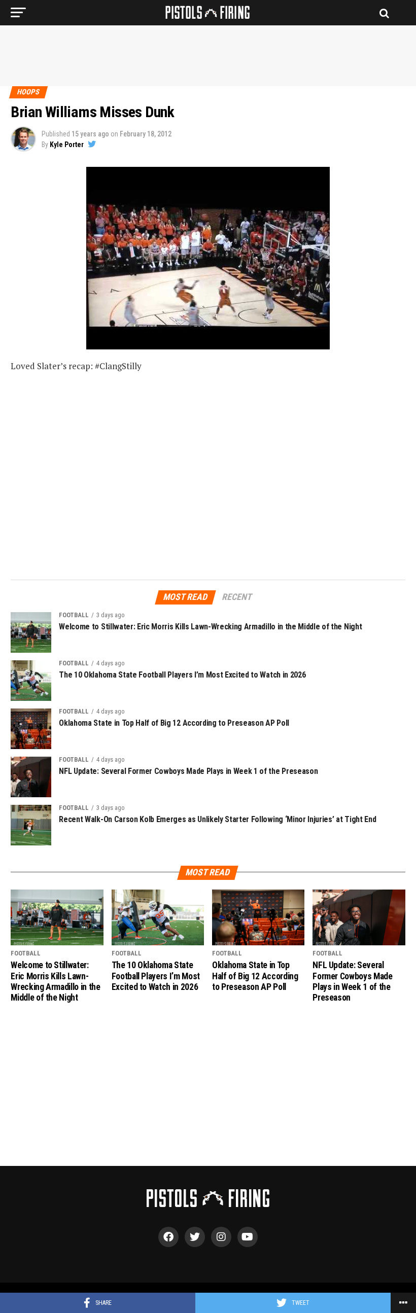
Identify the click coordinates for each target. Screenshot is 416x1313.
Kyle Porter (67, 144)
